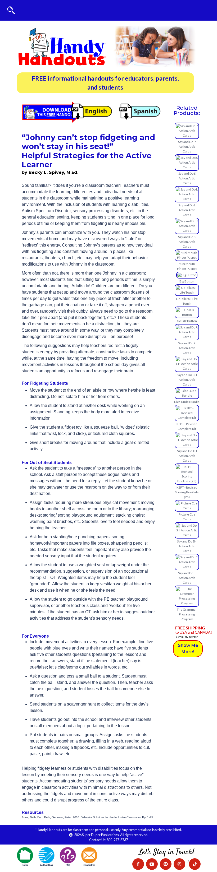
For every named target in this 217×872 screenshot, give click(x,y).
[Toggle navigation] (11, 10)
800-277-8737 (117, 840)
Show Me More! (188, 648)
